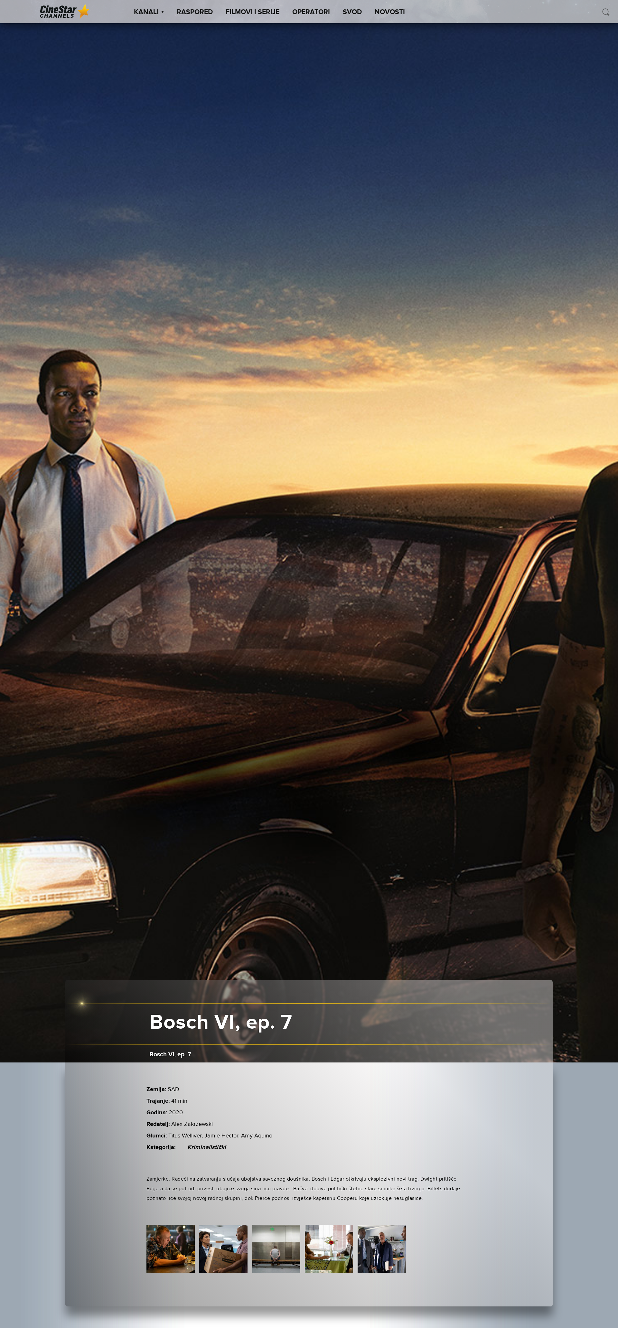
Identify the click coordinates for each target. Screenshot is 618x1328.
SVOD (352, 12)
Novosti (390, 12)
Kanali (146, 12)
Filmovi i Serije (252, 12)
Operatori (311, 12)
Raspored (195, 12)
